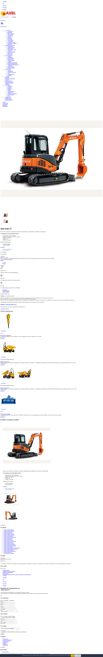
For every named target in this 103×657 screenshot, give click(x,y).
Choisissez (2, 628)
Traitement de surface (9, 82)
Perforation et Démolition (10, 78)
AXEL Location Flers (7, 539)
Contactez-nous (6, 573)
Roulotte (9, 89)
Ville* (1, 610)
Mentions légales (6, 570)
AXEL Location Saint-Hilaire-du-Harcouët (11, 547)
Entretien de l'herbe (9, 100)
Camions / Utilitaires (11, 51)
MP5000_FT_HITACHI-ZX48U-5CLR (8, 304)
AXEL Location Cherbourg (8, 534)
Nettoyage (7, 77)
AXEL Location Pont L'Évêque (9, 545)
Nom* (1, 601)
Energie (8, 70)
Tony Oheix (20, 653)
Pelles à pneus (10, 34)
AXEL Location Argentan (8, 529)
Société (1, 606)
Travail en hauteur (8, 55)
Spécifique (8, 65)
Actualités (5, 575)
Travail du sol (7, 30)
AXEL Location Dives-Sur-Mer (9, 537)
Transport (8, 50)
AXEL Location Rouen (8, 546)
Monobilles (10, 44)
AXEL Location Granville (8, 540)
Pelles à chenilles (11, 33)
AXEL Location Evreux (8, 538)
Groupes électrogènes (12, 72)
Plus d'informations (78, 655)
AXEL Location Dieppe (8, 536)
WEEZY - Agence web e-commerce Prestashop (40, 653)
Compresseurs (10, 71)
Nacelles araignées (11, 66)
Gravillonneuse (10, 40)
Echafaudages (10, 57)
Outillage (6, 76)
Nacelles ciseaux (11, 58)
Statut (1, 600)
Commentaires (3, 630)
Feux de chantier (11, 94)
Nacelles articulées (11, 60)
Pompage (7, 79)
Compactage (9, 41)
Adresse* (2, 607)
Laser (9, 95)
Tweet (4, 263)
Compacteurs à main (11, 42)
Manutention (9, 46)
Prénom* (2, 602)
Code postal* (2, 609)
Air (7, 73)
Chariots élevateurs (11, 47)
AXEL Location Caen (7, 532)
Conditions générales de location (9, 571)
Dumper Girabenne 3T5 (5, 361)
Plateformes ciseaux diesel (12, 62)
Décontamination (10, 91)
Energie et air (7, 69)
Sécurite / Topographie (11, 93)
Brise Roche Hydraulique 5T (5, 335)
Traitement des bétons (9, 81)
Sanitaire (9, 90)
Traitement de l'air (11, 74)
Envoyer (2, 633)
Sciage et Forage (8, 80)
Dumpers (9, 36)
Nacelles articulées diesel (12, 63)
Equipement (6, 85)
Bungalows (10, 88)
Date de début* (3, 622)
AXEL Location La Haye (8, 542)
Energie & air (5, 642)
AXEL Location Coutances (8, 535)
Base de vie (8, 86)
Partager (4, 262)
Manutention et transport (9, 45)
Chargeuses (10, 37)
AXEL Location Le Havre (8, 543)
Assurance (2, 611)
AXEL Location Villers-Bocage (9, 551)
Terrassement (9, 31)
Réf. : (1, 252)
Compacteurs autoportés (12, 43)
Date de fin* (2, 623)
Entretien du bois (8, 99)
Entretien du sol (8, 97)
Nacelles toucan (11, 59)
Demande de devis (6, 259)
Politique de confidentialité (8, 572)
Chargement (9, 35)
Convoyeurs (10, 39)
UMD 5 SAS (10, 92)
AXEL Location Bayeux (8, 531)
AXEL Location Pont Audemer (9, 544)
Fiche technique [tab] (6, 291)
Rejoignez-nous (6, 651)
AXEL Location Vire (7, 552)
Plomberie (7, 84)
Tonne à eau (10, 54)
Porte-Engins (10, 52)
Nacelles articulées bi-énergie (13, 64)
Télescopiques (10, 48)
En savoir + (2, 338)
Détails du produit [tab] (6, 290)
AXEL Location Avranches (8, 530)
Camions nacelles (11, 67)
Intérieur (8, 56)
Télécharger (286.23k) (4, 308)
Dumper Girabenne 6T (4, 387)
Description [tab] (5, 289)
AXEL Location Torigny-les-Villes (10, 549)
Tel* (1, 605)
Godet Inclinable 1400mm (5, 413)
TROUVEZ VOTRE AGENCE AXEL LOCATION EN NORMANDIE (17, 574)
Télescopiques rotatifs (12, 49)
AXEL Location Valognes (8, 550)
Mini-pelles (10, 32)
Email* (1, 604)
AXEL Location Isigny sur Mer (9, 541)
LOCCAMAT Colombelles (8, 553)
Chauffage (10, 75)
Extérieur (8, 61)
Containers (10, 87)
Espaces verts (7, 96)
